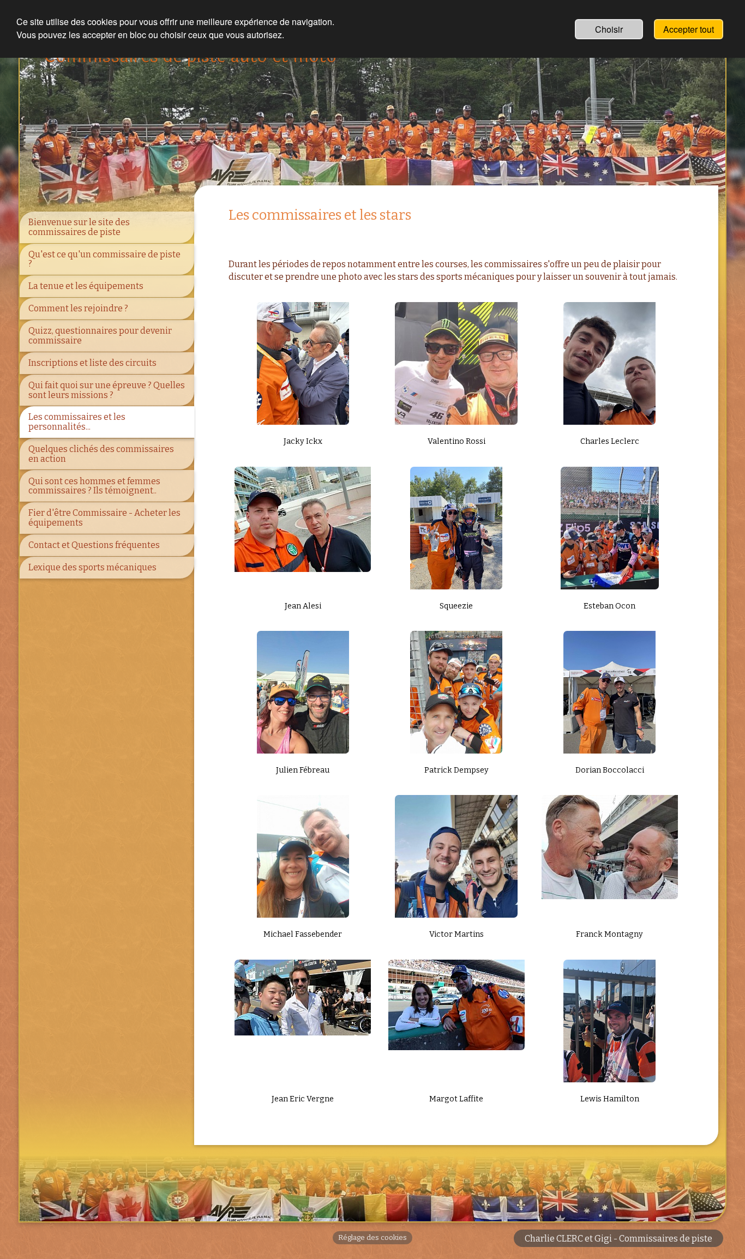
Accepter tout (688, 29)
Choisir (609, 29)
